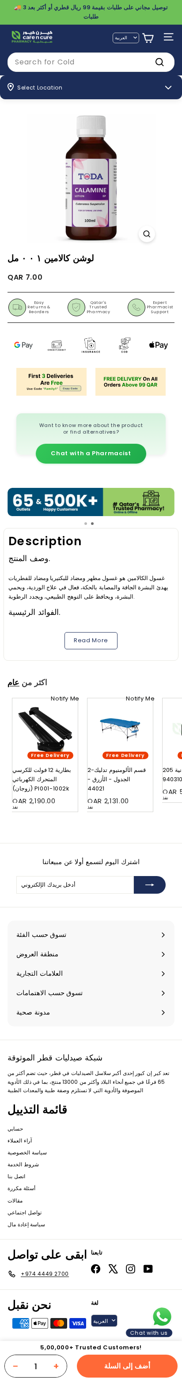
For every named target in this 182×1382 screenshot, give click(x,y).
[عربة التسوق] (147, 38)
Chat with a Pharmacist (91, 453)
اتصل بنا (16, 1176)
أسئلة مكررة (21, 1188)
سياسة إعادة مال (26, 1224)
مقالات (15, 1200)
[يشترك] (150, 885)
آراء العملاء (20, 1140)
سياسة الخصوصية (27, 1152)
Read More (91, 640)
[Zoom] (147, 234)
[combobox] (91, 62)
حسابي (15, 1128)
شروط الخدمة (23, 1164)
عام (13, 682)
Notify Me (65, 698)
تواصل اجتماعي (25, 1212)
